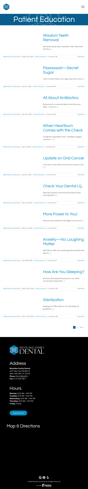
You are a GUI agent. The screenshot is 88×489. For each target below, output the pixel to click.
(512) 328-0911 (22, 376)
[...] (50, 49)
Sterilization (53, 300)
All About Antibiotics (60, 98)
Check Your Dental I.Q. (62, 186)
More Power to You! (60, 214)
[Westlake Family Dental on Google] (40, 478)
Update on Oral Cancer (63, 158)
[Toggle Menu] (83, 7)
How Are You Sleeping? (63, 272)
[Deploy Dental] (47, 485)
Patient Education (40, 57)
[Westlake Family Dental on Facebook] (44, 478)
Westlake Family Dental (12, 57)
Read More (81, 57)
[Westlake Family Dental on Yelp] (48, 478)
